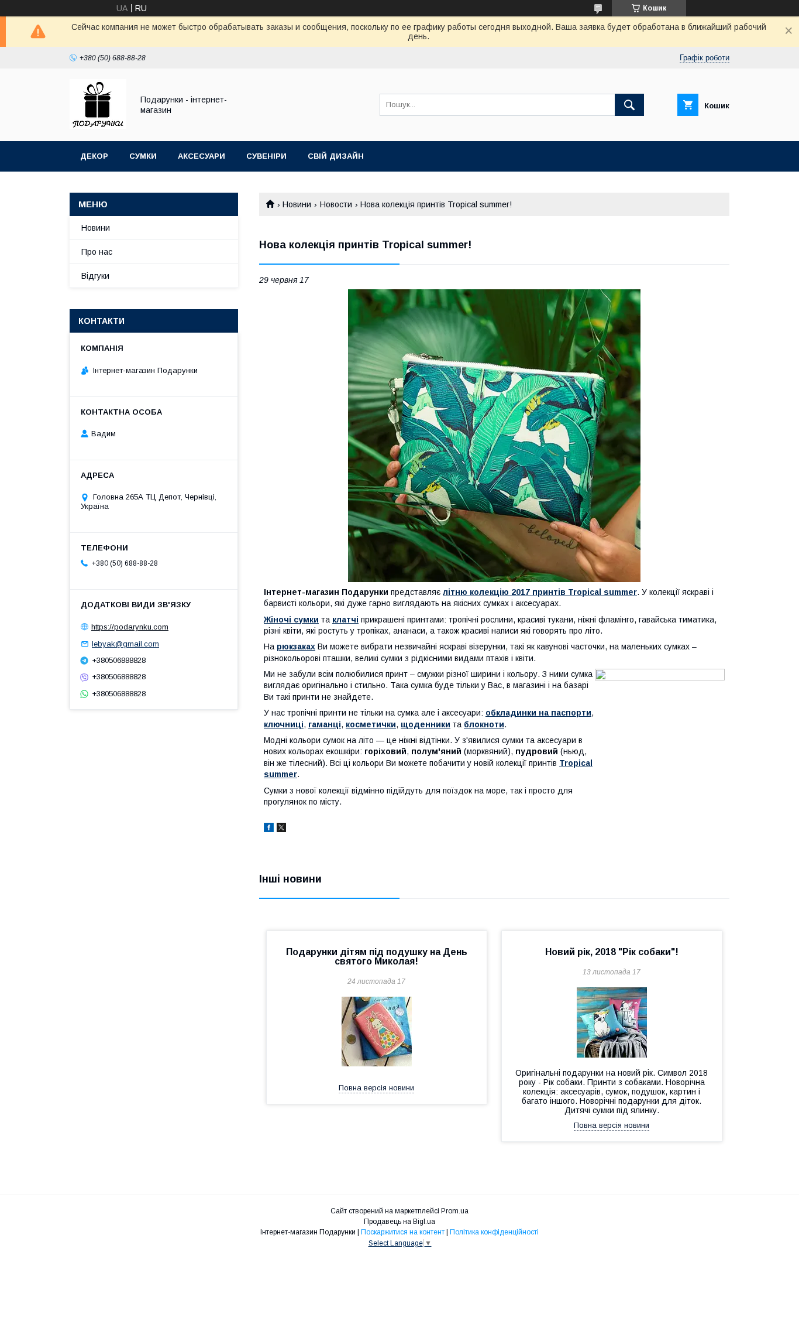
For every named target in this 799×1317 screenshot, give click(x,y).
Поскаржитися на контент (403, 1232)
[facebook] (269, 829)
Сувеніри (266, 156)
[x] (281, 829)
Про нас (96, 251)
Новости (336, 204)
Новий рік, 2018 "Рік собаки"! (612, 952)
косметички (371, 724)
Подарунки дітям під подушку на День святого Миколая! (376, 956)
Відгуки (95, 275)
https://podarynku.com (129, 626)
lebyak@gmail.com (125, 643)
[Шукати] (629, 105)
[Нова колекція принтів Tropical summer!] (494, 435)
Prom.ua (455, 1211)
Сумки (143, 156)
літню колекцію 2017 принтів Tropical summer (540, 592)
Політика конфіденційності (494, 1232)
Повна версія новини (376, 1087)
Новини (297, 204)
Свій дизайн (336, 156)
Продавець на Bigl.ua (399, 1221)
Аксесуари (201, 156)
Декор (94, 156)
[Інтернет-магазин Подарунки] (98, 126)
